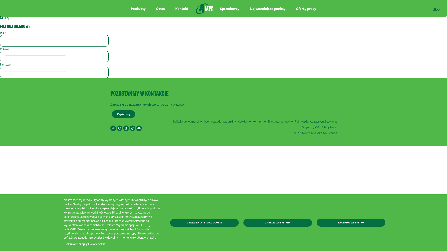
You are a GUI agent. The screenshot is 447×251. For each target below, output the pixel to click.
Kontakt (181, 8)
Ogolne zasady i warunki (218, 121)
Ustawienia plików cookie (204, 222)
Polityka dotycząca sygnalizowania (316, 121)
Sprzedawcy (229, 8)
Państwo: (5, 64)
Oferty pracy (306, 8)
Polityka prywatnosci (186, 121)
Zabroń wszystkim (277, 222)
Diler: (3, 33)
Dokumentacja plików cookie (84, 244)
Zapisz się (123, 114)
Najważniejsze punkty (267, 8)
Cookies (243, 121)
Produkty (138, 8)
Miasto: (4, 48)
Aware (333, 127)
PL (435, 9)
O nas (160, 8)
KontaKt (257, 121)
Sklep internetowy (279, 121)
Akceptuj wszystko (351, 222)
